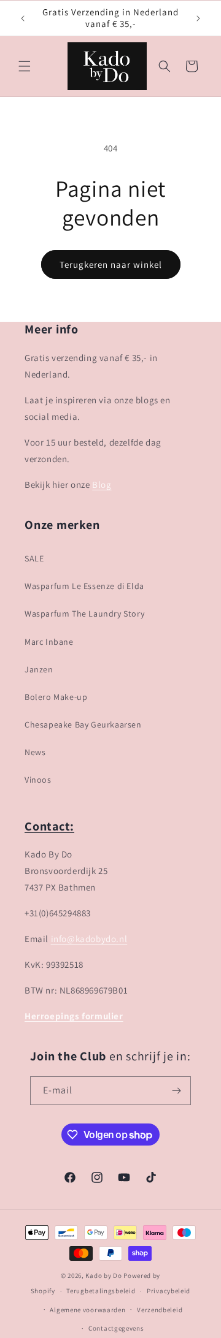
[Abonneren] (176, 1090)
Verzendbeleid (159, 1310)
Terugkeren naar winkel (111, 264)
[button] (24, 66)
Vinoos (38, 779)
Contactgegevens (116, 1328)
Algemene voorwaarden (87, 1310)
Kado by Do (104, 1275)
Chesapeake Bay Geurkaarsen (83, 724)
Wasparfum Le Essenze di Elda (84, 585)
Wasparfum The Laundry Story (84, 613)
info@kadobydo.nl (89, 939)
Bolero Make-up (56, 696)
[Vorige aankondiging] (22, 18)
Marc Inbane (49, 641)
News (35, 752)
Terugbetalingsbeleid (100, 1291)
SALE (34, 558)
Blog (101, 484)
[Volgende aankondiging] (198, 18)
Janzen (39, 669)
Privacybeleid (168, 1291)
